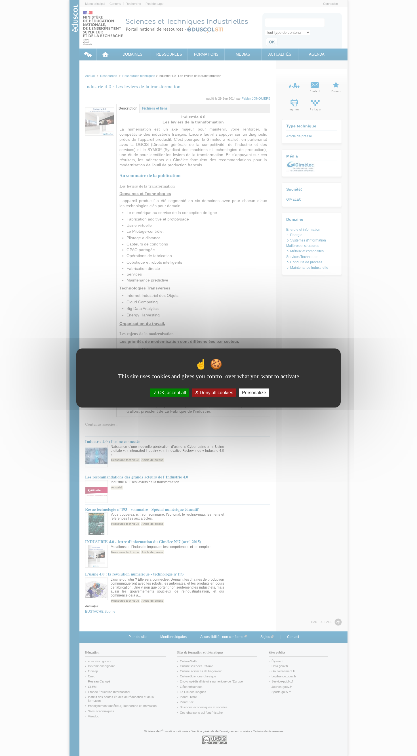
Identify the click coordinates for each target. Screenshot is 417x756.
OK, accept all (171, 392)
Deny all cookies (216, 392)
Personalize (254, 392)
